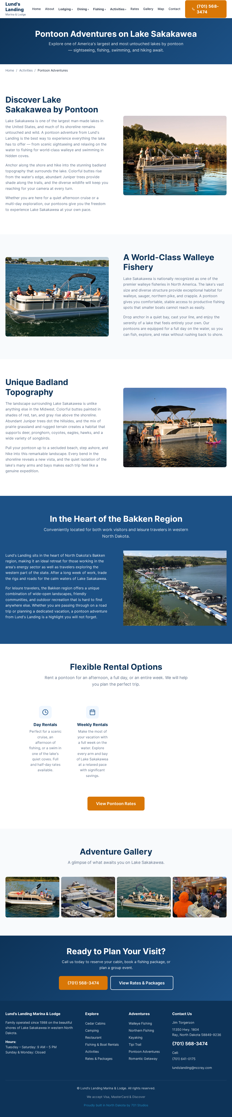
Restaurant (93, 1037)
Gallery (148, 9)
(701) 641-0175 (184, 1059)
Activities (117, 9)
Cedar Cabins (95, 1023)
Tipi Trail (135, 1044)
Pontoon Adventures (144, 1051)
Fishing (98, 9)
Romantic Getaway (143, 1058)
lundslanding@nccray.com (192, 1068)
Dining (82, 9)
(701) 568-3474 (208, 9)
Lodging (64, 9)
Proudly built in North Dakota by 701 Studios (116, 1105)
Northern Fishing (141, 1030)
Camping (92, 1030)
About (49, 9)
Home (36, 9)
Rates (134, 9)
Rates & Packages (99, 1058)
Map (161, 9)
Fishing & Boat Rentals (102, 1044)
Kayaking (136, 1037)
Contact (174, 9)
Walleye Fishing (140, 1023)
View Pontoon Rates (116, 803)
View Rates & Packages (142, 983)
